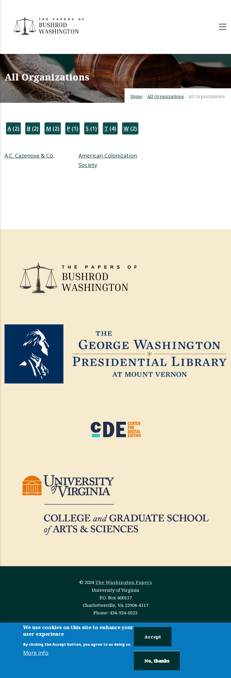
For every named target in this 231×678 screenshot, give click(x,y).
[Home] (50, 25)
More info (35, 652)
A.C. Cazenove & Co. (29, 155)
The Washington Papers (123, 582)
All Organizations (165, 96)
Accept (152, 637)
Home (137, 96)
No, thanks (156, 661)
